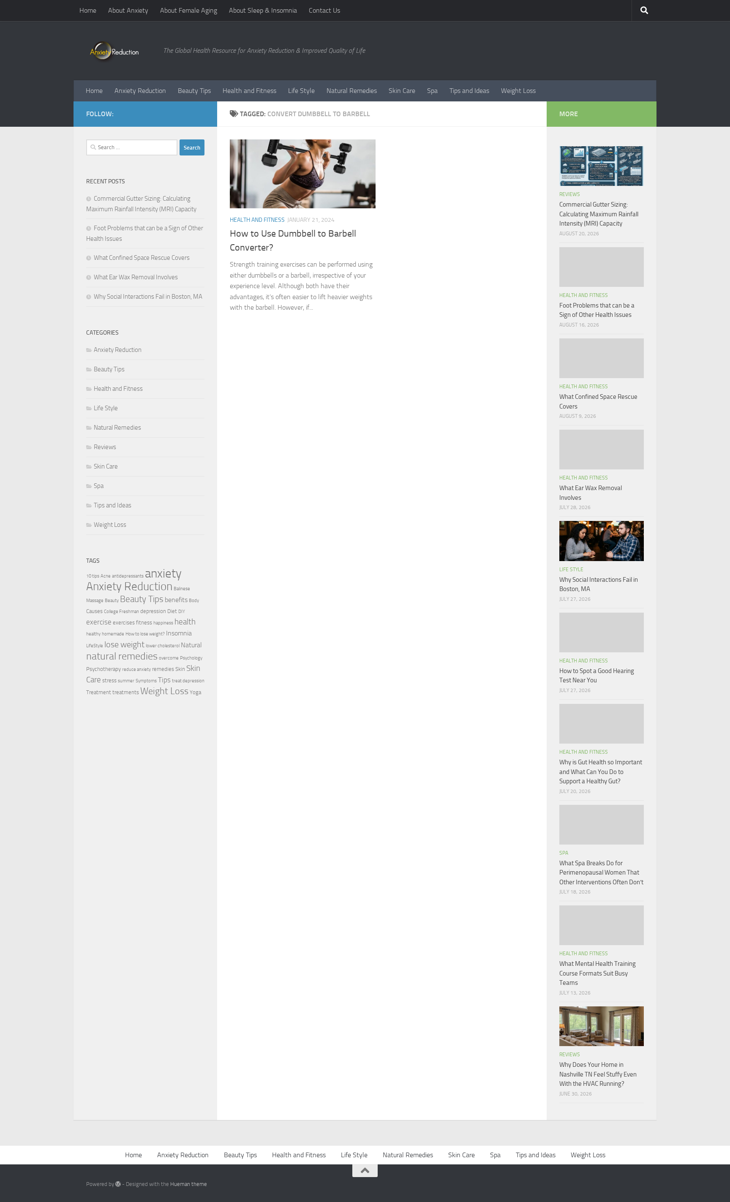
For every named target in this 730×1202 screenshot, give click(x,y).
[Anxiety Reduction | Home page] (120, 50)
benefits (176, 600)
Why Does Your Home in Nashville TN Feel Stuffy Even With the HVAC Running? (598, 1074)
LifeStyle (94, 646)
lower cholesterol (163, 646)
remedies (163, 669)
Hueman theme (188, 1184)
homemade (113, 634)
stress (109, 680)
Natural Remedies (352, 91)
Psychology (191, 658)
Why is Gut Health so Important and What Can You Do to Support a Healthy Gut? (600, 771)
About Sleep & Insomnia (263, 10)
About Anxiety (128, 10)
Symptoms (146, 681)
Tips (164, 680)
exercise (99, 622)
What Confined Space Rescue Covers (142, 258)
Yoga (195, 692)
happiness (163, 623)
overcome (169, 658)
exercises (124, 622)
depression (153, 611)
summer (126, 681)
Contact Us (324, 10)
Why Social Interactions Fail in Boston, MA (148, 296)
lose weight (124, 644)
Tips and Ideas (469, 91)
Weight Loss (518, 91)
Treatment (98, 692)
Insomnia (179, 633)
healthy (93, 634)
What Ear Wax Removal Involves (136, 277)
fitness (144, 622)
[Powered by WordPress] (118, 1184)
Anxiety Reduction (140, 91)
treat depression (188, 681)
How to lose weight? (145, 634)
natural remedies (122, 656)
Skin (180, 669)
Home (87, 10)
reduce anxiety (136, 669)
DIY (181, 611)
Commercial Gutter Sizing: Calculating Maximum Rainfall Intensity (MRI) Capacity (598, 214)
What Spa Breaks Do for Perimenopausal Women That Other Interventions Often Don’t (601, 872)
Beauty (112, 600)
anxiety (163, 573)
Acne (106, 576)
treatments (125, 692)
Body (194, 600)
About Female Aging (188, 10)
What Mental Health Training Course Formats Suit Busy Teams (597, 973)
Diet (172, 611)
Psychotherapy (103, 669)
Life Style (301, 91)
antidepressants (128, 576)
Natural (191, 645)
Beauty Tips (194, 91)
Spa (432, 91)
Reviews (105, 447)
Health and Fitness (249, 91)
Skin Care (402, 91)
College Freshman (121, 611)
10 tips (92, 576)
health (185, 622)
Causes (94, 611)
